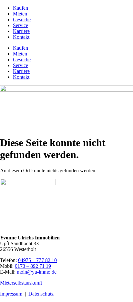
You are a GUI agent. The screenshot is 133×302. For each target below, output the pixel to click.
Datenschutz (41, 294)
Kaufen (20, 8)
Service (20, 25)
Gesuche (22, 19)
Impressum (11, 294)
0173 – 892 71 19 (33, 266)
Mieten (20, 13)
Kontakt (21, 37)
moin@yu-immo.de (36, 272)
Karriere (21, 31)
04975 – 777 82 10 (37, 260)
